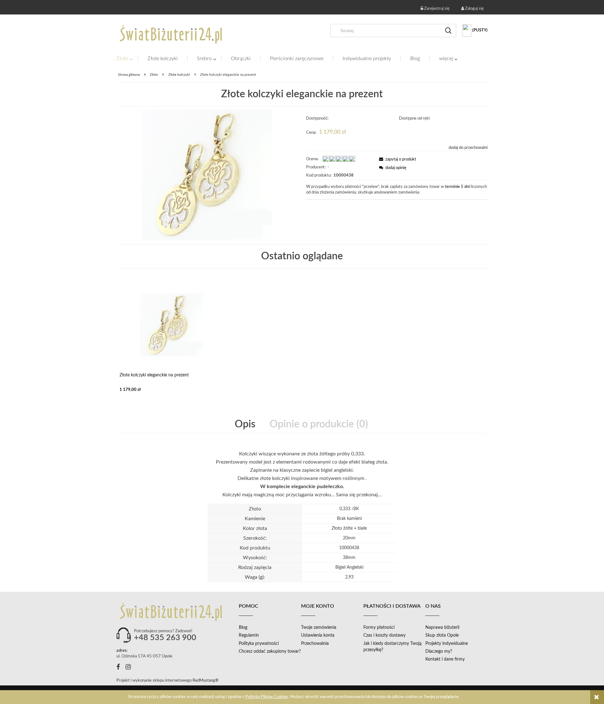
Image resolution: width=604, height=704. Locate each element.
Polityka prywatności (259, 643)
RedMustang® (206, 681)
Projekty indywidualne (446, 643)
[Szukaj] (448, 30)
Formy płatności (378, 627)
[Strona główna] (171, 34)
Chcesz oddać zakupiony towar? (270, 651)
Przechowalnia (315, 643)
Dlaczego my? (438, 651)
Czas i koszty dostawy (384, 635)
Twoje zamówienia (318, 627)
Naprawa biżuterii (442, 627)
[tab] (245, 424)
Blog (243, 627)
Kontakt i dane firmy (445, 659)
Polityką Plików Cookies (266, 697)
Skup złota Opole (442, 635)
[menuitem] (127, 58)
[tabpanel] (302, 474)
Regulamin (249, 635)
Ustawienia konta (317, 635)
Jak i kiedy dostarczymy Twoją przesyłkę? (392, 646)
